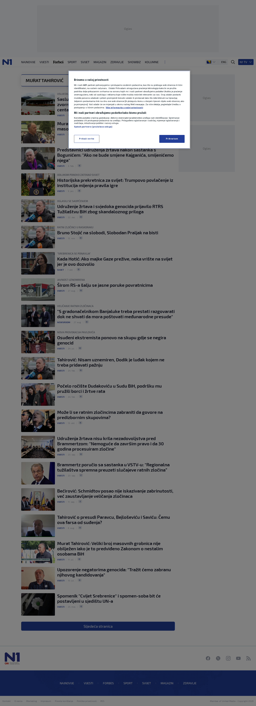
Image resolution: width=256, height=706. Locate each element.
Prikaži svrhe (86, 138)
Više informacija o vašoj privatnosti (124, 107)
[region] (129, 110)
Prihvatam (172, 138)
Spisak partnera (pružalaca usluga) (93, 126)
